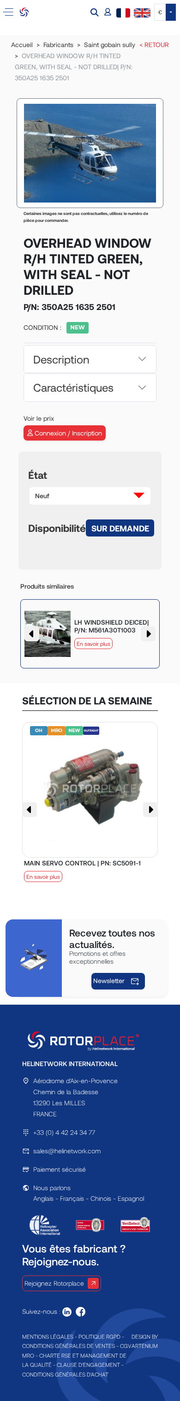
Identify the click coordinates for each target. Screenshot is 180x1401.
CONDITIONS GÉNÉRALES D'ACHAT (65, 1374)
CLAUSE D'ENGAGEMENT (88, 1364)
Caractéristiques (73, 387)
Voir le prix (39, 418)
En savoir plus (93, 643)
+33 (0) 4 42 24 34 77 (64, 1132)
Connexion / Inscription (67, 433)
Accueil (22, 44)
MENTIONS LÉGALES (47, 1336)
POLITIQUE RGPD (99, 1336)
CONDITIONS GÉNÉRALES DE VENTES (68, 1345)
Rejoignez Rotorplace (54, 1283)
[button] (95, 12)
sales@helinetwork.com (67, 1151)
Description (61, 359)
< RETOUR (154, 44)
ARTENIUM (145, 1345)
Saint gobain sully (109, 44)
